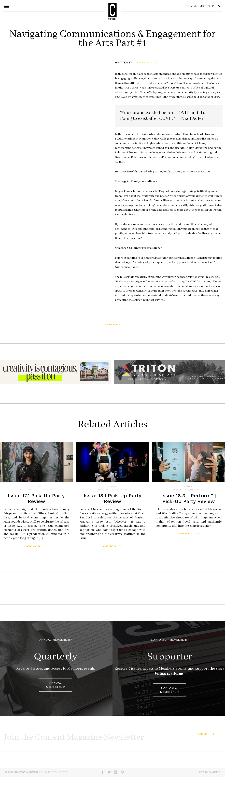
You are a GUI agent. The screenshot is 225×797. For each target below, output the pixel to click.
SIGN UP (202, 734)
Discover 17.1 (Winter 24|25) (36, 489)
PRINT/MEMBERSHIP (200, 6)
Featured (36, 486)
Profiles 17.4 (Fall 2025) (112, 489)
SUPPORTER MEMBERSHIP (169, 690)
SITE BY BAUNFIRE (209, 772)
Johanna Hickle (144, 62)
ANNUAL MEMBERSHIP (55, 685)
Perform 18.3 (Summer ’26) (188, 489)
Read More (32, 545)
